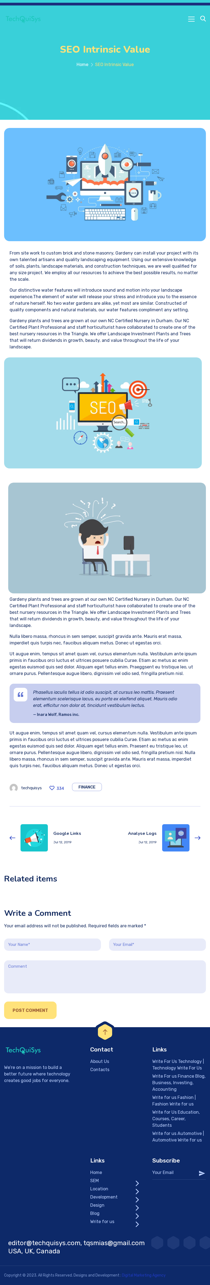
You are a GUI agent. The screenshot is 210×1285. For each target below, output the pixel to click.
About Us (99, 1061)
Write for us (102, 1221)
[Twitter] (189, 1242)
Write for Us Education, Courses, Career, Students (176, 1119)
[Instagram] (173, 1242)
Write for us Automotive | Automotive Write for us (178, 1137)
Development (104, 1197)
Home (82, 64)
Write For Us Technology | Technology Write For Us (178, 1065)
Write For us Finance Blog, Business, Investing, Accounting (179, 1083)
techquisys (31, 787)
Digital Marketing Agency (144, 1275)
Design (97, 1205)
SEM (94, 1180)
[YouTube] (157, 1242)
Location (99, 1188)
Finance (86, 787)
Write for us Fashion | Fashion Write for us (174, 1101)
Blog (95, 1213)
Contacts (99, 1069)
